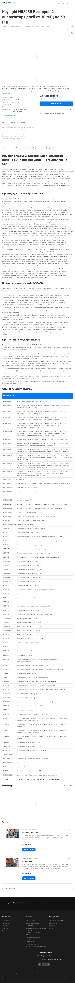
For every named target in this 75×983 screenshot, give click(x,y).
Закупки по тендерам (56, 920)
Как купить (49, 148)
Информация (54, 917)
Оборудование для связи (33, 944)
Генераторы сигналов (32, 923)
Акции (51, 931)
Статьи (51, 928)
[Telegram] (44, 964)
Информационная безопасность (36, 946)
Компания (6, 917)
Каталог (29, 917)
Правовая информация (65, 973)
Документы (37, 148)
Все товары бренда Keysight (19, 122)
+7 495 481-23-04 (46, 952)
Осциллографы (30, 920)
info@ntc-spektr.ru (46, 956)
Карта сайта (69, 977)
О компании (6, 920)
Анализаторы (30, 925)
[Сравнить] (70, 109)
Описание (7, 148)
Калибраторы (30, 941)
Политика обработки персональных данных (43, 973)
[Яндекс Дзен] (48, 964)
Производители (7, 931)
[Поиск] (63, 3)
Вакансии (5, 925)
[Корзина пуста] (67, 3)
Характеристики (22, 148)
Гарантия (5, 928)
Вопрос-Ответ (53, 923)
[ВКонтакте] (39, 964)
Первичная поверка (30, 832)
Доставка (52, 925)
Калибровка (27, 861)
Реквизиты (5, 923)
